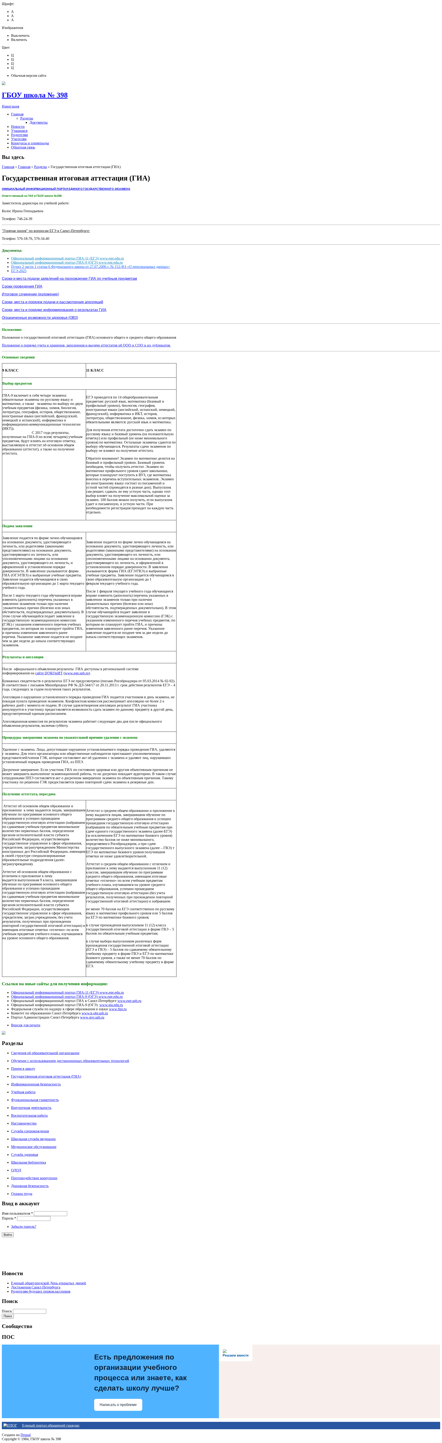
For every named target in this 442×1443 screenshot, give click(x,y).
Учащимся (19, 131)
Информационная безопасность (36, 1084)
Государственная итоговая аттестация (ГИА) (46, 1076)
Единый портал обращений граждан (50, 1425)
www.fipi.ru (118, 1009)
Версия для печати (25, 1025)
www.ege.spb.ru (77, 673)
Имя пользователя (17, 1213)
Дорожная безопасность (30, 1186)
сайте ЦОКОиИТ (49, 673)
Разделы (26, 118)
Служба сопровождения (30, 1131)
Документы (38, 122)
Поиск (7, 1311)
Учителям (18, 139)
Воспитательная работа (29, 1115)
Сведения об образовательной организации (45, 1053)
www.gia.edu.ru (111, 1005)
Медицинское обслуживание (33, 1147)
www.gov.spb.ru (92, 1017)
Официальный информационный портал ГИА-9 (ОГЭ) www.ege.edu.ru (67, 262)
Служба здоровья (24, 1155)
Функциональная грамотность (35, 1100)
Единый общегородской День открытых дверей (48, 1283)
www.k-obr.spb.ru (94, 1013)
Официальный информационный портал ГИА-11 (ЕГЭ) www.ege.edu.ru (67, 258)
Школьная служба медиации (33, 1139)
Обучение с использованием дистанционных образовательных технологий (70, 1061)
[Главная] (4, 84)
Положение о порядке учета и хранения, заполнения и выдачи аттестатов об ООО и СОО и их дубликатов (86, 345)
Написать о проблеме (118, 1405)
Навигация (10, 106)
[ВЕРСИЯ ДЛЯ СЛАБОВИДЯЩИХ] (4, 1033)
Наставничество (24, 1123)
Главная (17, 114)
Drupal (25, 1435)
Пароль (9, 1218)
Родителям (19, 135)
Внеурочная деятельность (31, 1108)
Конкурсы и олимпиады (30, 143)
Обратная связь (23, 147)
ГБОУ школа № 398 (35, 95)
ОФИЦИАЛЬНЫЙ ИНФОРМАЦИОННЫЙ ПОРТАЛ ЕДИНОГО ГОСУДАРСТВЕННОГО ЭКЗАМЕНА (66, 189)
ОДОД (16, 1170)
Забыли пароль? (23, 1226)
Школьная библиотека (28, 1162)
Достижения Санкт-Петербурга (35, 1287)
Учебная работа (23, 1092)
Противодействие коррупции (34, 1178)
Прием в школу (23, 1069)
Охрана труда (21, 1194)
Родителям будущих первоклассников (40, 1291)
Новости (18, 127)
